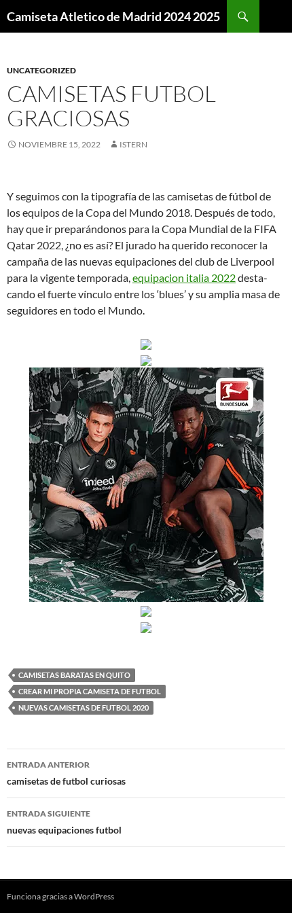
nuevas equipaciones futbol (64, 822)
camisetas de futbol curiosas (66, 773)
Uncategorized (41, 70)
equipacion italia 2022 (184, 277)
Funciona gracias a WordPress (60, 896)
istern (133, 144)
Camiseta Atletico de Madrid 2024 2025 (113, 16)
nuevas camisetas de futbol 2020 (83, 707)
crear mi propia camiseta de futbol (89, 691)
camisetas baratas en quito (74, 674)
